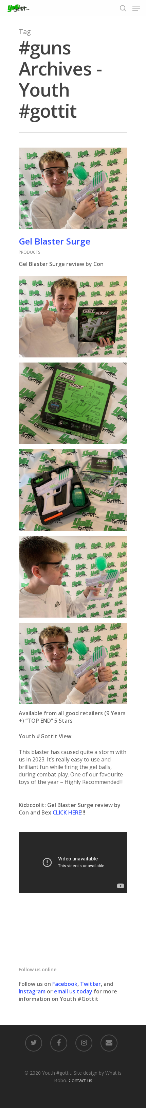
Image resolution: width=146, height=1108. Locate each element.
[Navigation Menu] (136, 8)
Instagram (33, 991)
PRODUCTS (29, 252)
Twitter (90, 984)
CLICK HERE (67, 812)
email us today (73, 991)
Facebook (64, 984)
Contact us (80, 1080)
